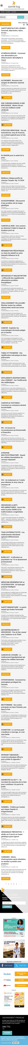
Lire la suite (6, 47)
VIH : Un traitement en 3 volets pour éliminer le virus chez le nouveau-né (13, 482)
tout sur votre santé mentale (21, 974)
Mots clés (2, 17)
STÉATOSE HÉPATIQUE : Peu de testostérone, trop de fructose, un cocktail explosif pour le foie (13, 132)
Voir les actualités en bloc (27, 24)
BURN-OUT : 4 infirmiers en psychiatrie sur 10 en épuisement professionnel (14, 559)
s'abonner (7, 1033)
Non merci (15, 1042)
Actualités (8, 12)
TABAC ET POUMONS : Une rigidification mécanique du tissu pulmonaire (13, 355)
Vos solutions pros (21, 985)
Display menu (2, 5)
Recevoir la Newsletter (14, 961)
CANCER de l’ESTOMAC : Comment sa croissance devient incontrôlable (13, 405)
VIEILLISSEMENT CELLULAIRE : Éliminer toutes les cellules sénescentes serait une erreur (13, 305)
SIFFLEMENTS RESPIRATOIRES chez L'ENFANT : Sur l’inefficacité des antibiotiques (14, 380)
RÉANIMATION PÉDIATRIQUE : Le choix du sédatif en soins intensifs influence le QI (13, 253)
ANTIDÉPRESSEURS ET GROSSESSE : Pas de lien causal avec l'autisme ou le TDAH (13, 632)
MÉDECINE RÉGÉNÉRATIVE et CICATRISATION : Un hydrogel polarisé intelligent (13, 584)
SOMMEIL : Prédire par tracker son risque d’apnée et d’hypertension (13, 809)
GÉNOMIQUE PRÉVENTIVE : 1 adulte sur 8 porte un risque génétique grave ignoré (12, 834)
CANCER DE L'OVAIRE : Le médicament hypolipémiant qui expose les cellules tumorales (13, 657)
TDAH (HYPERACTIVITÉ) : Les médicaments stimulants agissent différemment (12, 534)
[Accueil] (14, 3)
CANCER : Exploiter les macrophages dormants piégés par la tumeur (13, 330)
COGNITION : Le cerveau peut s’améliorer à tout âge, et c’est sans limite (12, 732)
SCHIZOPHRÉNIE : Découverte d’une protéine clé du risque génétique (13, 203)
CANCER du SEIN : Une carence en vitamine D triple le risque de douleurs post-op (13, 228)
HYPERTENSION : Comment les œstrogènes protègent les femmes (13, 682)
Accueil (2, 12)
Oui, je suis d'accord (6, 1043)
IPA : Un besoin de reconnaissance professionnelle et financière (13, 430)
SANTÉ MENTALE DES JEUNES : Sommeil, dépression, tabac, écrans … (13, 30)
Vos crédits (21, 980)
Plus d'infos (14, 1040)
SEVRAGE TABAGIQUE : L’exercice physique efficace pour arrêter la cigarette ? (12, 757)
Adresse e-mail (6, 900)
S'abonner (7, 906)
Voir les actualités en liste (24, 24)
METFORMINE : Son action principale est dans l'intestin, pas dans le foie (13, 707)
